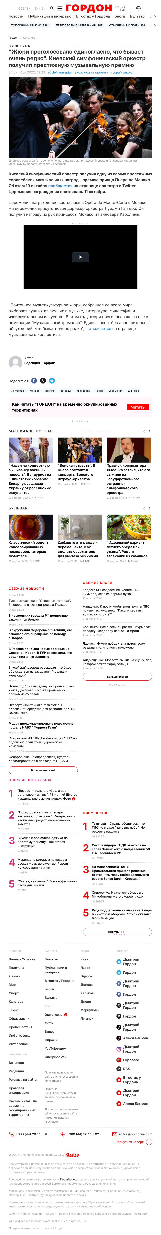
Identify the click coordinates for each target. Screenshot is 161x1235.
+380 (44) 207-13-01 (31, 1134)
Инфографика (19, 1035)
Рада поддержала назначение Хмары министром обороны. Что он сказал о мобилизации (122, 914)
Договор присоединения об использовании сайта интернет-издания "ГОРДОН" (61, 1115)
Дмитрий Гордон (131, 961)
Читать (138, 407)
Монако (34, 390)
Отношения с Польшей (127, 25)
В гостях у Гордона (93, 16)
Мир (12, 985)
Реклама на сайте (23, 1080)
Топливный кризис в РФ (30, 25)
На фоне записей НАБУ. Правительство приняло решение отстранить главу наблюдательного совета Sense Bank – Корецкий (120, 873)
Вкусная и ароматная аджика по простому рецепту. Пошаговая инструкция (43, 842)
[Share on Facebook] (34, 381)
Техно (13, 1010)
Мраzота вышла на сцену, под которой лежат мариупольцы (117, 662)
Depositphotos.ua (71, 1179)
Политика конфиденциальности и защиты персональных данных (60, 1095)
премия (50, 390)
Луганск (86, 1018)
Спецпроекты (55, 1057)
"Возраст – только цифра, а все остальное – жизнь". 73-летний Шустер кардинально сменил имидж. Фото (48, 794)
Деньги (14, 976)
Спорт (14, 993)
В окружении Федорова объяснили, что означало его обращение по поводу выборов (40, 634)
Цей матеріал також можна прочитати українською (92, 72)
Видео (50, 1031)
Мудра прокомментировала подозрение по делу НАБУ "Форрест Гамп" (41, 725)
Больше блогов (117, 676)
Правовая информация (19, 1090)
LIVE (48, 1006)
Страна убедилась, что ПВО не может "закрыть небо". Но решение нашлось (118, 827)
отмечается (100, 328)
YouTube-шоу (55, 1048)
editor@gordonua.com (135, 1134)
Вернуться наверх (129, 1142)
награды (65, 390)
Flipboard (131, 1060)
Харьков (87, 993)
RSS (126, 1069)
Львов (85, 968)
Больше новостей (43, 770)
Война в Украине (22, 959)
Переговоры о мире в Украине (79, 25)
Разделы (51, 951)
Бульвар (137, 16)
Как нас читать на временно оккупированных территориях (23, 1108)
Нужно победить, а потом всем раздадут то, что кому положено (114, 645)
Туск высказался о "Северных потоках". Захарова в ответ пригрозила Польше (40, 603)
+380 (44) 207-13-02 (83, 1134)
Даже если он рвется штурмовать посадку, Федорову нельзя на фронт (117, 629)
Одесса (86, 976)
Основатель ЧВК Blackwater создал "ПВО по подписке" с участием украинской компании (43, 742)
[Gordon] (89, 8)
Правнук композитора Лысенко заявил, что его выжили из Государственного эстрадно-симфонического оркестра (128, 479)
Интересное (18, 1044)
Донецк (86, 985)
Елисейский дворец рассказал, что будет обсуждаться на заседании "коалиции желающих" (40, 671)
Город (84, 951)
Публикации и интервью (49, 16)
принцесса (83, 390)
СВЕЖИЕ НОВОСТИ (26, 589)
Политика (16, 968)
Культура (29, 37)
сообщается (60, 185)
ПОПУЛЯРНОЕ (95, 813)
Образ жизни (19, 1018)
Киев (84, 959)
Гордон (13, 37)
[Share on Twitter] (43, 381)
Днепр (85, 1002)
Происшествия (20, 1027)
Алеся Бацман (135, 1038)
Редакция (16, 1071)
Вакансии (16, 1063)
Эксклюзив (53, 1015)
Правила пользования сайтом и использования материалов (61, 1076)
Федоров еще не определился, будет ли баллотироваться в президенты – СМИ (39, 759)
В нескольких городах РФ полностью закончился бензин (38, 617)
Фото (49, 1023)
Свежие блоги (97, 583)
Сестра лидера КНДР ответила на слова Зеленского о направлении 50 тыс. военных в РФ (121, 849)
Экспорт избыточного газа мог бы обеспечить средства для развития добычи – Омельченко (43, 709)
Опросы (51, 1040)
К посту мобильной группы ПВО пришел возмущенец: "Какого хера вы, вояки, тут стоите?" (116, 610)
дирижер (133, 390)
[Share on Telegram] (52, 381)
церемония (115, 390)
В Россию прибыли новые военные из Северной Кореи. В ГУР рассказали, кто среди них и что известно (40, 653)
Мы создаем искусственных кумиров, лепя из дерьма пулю (111, 592)
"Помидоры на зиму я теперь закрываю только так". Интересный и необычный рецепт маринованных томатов (46, 818)
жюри (99, 390)
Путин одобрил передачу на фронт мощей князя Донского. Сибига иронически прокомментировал (41, 690)
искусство (17, 390)
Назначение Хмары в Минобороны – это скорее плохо (118, 894)
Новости (16, 16)
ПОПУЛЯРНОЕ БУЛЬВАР (31, 780)
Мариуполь (89, 1010)
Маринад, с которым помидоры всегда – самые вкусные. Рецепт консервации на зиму (43, 863)
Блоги (120, 16)
